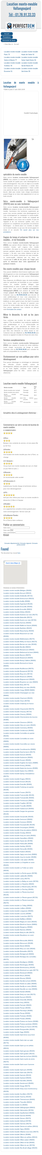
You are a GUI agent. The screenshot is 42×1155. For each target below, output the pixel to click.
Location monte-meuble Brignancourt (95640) (18, 679)
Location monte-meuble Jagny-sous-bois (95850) (20, 854)
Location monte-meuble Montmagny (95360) (18, 965)
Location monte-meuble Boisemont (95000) (18, 658)
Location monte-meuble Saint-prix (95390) (17, 1070)
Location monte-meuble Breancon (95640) (17, 676)
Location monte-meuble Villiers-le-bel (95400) (18, 1142)
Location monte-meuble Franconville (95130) (18, 795)
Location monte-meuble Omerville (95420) (17, 1000)
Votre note (6, 530)
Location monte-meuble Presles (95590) (17, 1018)
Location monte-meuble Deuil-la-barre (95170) (19, 752)
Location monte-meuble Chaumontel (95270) (18, 709)
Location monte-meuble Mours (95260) (16, 975)
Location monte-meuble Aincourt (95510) (17, 593)
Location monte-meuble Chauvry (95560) (17, 714)
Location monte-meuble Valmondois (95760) (18, 1110)
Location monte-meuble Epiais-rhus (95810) (18, 771)
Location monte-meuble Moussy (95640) (17, 978)
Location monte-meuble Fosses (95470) (17, 792)
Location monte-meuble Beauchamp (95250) (18, 631)
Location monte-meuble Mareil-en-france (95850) (20, 924)
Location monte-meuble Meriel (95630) (16, 946)
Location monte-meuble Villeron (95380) (17, 1134)
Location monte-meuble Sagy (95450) (16, 1032)
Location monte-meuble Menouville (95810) (18, 940)
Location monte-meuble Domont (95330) (17, 755)
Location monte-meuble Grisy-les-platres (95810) (20, 830)
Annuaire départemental (11, 543)
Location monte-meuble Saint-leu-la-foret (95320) (20, 1056)
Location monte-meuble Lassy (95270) (16, 878)
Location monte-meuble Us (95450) (15, 1105)
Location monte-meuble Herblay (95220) (17, 846)
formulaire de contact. (14, 309)
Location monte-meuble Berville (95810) (17, 647)
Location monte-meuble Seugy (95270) (16, 1086)
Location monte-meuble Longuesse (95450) (18, 911)
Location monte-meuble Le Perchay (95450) (18, 889)
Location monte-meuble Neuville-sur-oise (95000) (20, 989)
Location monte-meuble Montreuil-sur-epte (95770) (20, 970)
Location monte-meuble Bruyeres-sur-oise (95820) (20, 682)
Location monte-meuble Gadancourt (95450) (18, 808)
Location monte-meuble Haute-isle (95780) (18, 841)
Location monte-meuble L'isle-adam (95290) (18, 860)
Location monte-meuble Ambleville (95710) (18, 596)
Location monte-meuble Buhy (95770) (16, 685)
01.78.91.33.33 (22, 295)
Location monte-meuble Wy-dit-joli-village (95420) (20, 1148)
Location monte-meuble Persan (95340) (17, 1008)
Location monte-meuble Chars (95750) (16, 701)
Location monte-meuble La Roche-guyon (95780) (20, 873)
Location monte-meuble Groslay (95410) (17, 833)
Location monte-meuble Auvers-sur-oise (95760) (19, 620)
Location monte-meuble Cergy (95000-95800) (19, 690)
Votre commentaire (9, 532)
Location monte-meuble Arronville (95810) (17, 609)
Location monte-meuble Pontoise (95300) (17, 1016)
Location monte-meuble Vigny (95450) (16, 1129)
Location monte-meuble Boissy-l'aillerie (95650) (19, 660)
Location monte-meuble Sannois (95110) (17, 1075)
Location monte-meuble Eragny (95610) (17, 779)
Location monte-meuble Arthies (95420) (16, 612)
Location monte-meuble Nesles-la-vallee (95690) (20, 983)
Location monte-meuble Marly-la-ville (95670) (18, 932)
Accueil (6, 34)
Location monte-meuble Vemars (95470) (17, 1118)
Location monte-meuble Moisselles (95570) (18, 951)
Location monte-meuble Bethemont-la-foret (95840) (21, 652)
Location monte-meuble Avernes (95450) (17, 623)
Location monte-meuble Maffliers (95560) (17, 919)
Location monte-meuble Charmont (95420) (18, 698)
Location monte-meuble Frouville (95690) (17, 806)
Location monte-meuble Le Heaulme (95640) (18, 884)
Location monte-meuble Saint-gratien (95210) (18, 1053)
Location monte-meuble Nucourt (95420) (17, 997)
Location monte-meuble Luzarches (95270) (18, 916)
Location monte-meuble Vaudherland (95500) (18, 1113)
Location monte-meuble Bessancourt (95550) (18, 650)
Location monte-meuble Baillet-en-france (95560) (20, 625)
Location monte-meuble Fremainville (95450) (18, 798)
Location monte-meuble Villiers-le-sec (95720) (19, 1145)
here (19, 553)
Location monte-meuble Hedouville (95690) (18, 843)
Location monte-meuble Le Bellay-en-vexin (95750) (20, 881)
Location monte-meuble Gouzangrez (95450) (18, 827)
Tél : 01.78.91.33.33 (22, 14)
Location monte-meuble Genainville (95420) (18, 817)
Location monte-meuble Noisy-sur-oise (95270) (19, 994)
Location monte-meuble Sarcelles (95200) (17, 1080)
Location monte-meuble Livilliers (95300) (17, 908)
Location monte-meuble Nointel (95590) (16, 992)
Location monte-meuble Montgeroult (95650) (18, 954)
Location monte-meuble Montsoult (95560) (17, 973)
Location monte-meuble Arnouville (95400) (17, 606)
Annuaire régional (25, 543)
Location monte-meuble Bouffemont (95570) (18, 668)
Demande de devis (8, 40)
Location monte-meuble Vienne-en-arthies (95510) (20, 1126)
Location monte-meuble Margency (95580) (18, 927)
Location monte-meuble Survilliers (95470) (17, 1094)
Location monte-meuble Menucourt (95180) (18, 943)
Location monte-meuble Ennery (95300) (17, 765)
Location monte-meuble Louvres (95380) (17, 913)
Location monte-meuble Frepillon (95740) (17, 803)
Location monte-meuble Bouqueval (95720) (18, 671)
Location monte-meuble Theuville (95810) (17, 1102)
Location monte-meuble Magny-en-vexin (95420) (20, 922)
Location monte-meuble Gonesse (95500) (17, 822)
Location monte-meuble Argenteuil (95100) (18, 604)
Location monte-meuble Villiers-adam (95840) (19, 1140)
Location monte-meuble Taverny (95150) (17, 1097)
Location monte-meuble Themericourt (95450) (19, 1099)
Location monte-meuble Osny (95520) (16, 1002)
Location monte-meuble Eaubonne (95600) (18, 757)
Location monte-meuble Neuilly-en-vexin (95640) (20, 986)
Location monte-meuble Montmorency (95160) (19, 967)
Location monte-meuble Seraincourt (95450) (18, 1083)
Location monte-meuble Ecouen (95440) (17, 760)
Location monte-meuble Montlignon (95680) (18, 962)
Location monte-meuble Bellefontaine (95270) (19, 639)
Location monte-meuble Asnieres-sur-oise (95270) (20, 615)
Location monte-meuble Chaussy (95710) (17, 711)
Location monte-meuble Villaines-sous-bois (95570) (20, 1132)
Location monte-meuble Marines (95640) (17, 930)
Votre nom (6, 528)
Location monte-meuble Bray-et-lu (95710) (17, 674)
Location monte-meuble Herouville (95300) (18, 849)
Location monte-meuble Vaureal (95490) (17, 1115)
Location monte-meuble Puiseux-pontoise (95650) (20, 1024)
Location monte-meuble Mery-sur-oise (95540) (19, 948)
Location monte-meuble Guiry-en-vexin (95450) (19, 835)
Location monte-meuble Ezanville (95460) (17, 784)
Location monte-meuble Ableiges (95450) (17, 590)
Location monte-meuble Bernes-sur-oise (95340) (20, 644)
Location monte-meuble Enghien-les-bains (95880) (20, 763)
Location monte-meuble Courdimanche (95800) (19, 749)
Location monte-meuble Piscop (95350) (16, 1013)
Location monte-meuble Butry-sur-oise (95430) (19, 687)
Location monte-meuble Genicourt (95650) (17, 819)
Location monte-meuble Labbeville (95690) (18, 876)
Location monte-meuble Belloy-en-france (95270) (20, 641)
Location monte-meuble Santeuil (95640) (17, 1078)
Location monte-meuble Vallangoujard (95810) (19, 1107)
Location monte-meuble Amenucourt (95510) (18, 598)
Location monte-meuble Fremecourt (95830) (18, 800)
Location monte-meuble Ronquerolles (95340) (19, 1029)
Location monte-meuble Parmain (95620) (17, 1005)
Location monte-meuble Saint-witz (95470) (17, 1072)
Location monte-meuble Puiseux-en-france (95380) (20, 1021)
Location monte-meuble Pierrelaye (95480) (18, 1010)
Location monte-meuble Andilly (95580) (16, 601)
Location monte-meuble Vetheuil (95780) (17, 1121)
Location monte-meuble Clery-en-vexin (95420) (19, 725)
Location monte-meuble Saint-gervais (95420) (19, 1051)
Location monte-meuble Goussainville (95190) (19, 825)
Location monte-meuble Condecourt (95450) (18, 730)
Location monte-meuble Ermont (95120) (17, 781)
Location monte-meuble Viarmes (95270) (17, 1124)
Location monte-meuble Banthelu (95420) (17, 628)
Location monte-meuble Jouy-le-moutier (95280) (19, 857)
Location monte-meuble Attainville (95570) (17, 617)
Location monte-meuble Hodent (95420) (17, 852)
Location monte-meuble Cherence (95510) (17, 722)
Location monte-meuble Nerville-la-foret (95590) (19, 981)
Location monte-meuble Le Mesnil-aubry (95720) (20, 887)
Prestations (7, 37)
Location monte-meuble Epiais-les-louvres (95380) (20, 768)
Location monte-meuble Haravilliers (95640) (18, 838)
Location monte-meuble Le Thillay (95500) (17, 905)
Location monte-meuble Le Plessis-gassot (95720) (20, 897)
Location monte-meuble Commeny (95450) (18, 728)
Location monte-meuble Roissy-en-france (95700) (20, 1027)
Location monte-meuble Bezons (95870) (17, 655)
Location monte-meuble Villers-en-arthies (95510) (20, 1137)
